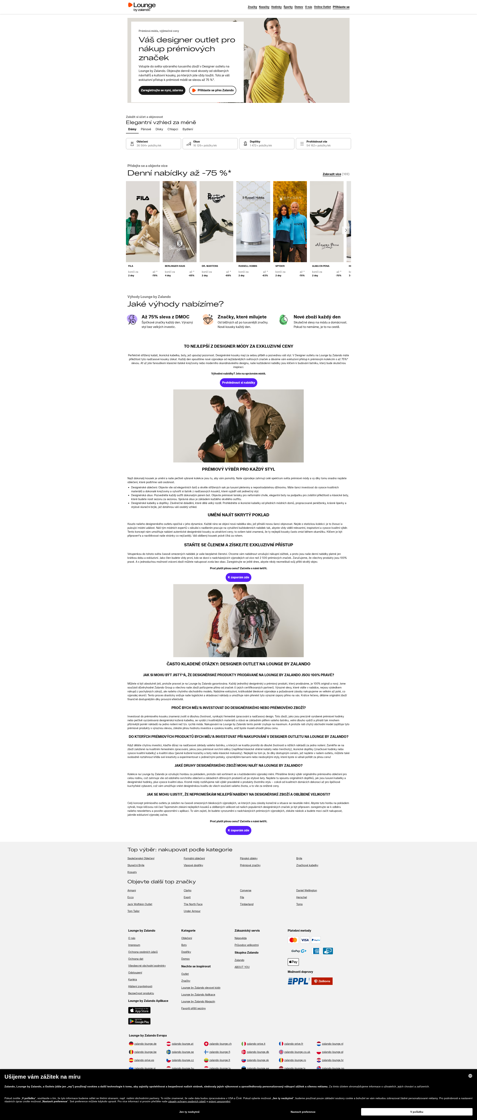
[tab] (132, 129)
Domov (185, 959)
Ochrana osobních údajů (143, 952)
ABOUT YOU (242, 967)
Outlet (185, 974)
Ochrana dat (135, 959)
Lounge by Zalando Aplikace (198, 994)
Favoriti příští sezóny (193, 1008)
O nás (131, 938)
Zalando (239, 960)
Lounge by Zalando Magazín (198, 1001)
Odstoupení (135, 972)
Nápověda (241, 938)
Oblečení (186, 938)
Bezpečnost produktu (141, 993)
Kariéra (132, 979)
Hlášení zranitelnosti (140, 986)
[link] (341, 7)
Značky (185, 980)
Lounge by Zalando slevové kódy (200, 987)
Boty (184, 945)
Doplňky (186, 952)
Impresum (134, 945)
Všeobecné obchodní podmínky (147, 965)
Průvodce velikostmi (247, 945)
